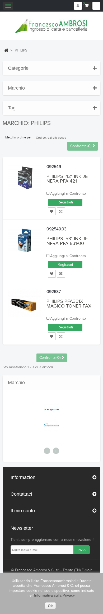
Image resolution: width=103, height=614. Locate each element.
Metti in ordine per (18, 137)
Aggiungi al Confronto (68, 194)
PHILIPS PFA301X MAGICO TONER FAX (68, 304)
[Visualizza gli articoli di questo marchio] (51, 410)
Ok (50, 606)
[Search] (96, 6)
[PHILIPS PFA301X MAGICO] (24, 303)
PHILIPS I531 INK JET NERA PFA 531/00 (68, 241)
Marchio (16, 88)
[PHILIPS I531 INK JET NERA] (24, 240)
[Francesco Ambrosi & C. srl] (51, 25)
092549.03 (56, 229)
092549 (53, 166)
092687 (53, 291)
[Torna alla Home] (6, 50)
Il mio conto (23, 510)
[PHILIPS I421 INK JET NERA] (24, 178)
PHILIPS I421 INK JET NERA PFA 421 (68, 179)
